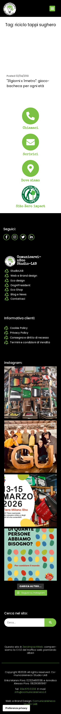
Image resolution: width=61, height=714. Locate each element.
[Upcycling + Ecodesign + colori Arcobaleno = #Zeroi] (30, 392)
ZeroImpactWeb (33, 647)
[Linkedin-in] (31, 237)
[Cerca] (50, 622)
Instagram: (13, 362)
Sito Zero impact (30, 206)
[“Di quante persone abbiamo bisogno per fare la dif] (30, 554)
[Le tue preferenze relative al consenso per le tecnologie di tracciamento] (16, 708)
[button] (52, 8)
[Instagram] (15, 237)
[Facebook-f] (6, 237)
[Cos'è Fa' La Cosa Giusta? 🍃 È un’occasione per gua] (30, 446)
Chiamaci (30, 128)
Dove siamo (30, 180)
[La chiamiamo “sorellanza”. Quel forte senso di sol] (30, 500)
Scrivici (30, 154)
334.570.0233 (28, 689)
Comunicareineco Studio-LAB (39, 702)
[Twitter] (23, 237)
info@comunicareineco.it (30, 692)
